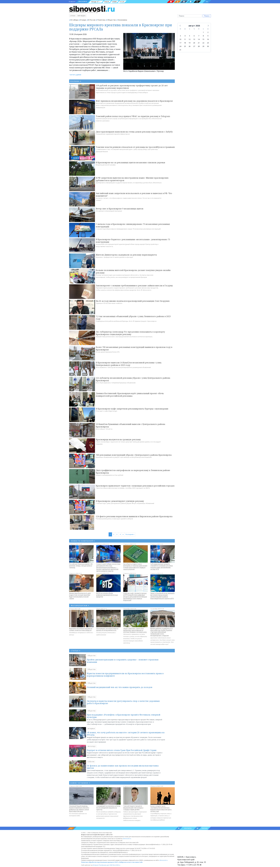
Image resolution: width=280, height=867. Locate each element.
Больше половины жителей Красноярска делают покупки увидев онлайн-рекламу (133, 271)
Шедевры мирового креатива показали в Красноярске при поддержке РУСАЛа (120, 27)
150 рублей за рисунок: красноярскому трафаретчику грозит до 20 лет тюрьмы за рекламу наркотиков (132, 86)
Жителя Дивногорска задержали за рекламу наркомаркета (126, 254)
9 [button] (207, 36)
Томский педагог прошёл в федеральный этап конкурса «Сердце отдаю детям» (133, 807)
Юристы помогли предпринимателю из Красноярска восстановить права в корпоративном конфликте (125, 674)
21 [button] (199, 43)
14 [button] (199, 39)
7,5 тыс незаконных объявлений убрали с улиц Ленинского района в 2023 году (133, 317)
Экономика (122, 20)
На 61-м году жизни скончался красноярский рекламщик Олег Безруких (133, 301)
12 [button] (189, 39)
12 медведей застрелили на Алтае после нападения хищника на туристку (108, 807)
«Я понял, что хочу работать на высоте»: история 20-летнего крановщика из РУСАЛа (125, 733)
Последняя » (129, 534)
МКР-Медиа (81, 16)
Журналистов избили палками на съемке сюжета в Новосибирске (80, 629)
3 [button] (180, 36)
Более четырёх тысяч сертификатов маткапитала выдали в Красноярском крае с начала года (161, 808)
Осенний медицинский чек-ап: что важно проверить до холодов (119, 687)
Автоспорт (92, 746)
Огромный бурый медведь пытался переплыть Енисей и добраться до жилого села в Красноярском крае (79, 808)
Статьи (72, 16)
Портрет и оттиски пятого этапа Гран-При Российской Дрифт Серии (121, 750)
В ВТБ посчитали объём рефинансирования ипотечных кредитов (107, 595)
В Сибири (74, 20)
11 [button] (185, 39)
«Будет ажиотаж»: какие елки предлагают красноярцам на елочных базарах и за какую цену (135, 630)
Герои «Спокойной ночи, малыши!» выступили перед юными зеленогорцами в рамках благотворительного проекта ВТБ (162, 595)
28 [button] (199, 46)
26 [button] (189, 46)
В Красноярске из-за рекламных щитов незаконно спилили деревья (130, 162)
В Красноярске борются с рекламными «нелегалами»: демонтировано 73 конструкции (133, 240)
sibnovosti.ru (127, 838)
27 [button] (194, 46)
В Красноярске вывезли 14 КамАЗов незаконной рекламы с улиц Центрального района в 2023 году (128, 363)
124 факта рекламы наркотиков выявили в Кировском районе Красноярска (134, 516)
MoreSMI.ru (116, 865)
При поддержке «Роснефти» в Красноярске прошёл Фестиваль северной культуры (123, 715)
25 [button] (185, 46)
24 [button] (180, 46)
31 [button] (180, 50)
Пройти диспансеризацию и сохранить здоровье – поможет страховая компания (122, 660)
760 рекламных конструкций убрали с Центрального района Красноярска (134, 455)
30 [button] (208, 46)
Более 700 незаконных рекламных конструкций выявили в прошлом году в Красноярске (134, 348)
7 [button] (198, 36)
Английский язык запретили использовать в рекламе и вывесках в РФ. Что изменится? (134, 194)
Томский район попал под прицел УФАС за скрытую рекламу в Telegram (133, 116)
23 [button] (208, 43)
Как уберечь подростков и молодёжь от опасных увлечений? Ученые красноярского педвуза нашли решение (135, 566)
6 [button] (194, 36)
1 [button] (203, 32)
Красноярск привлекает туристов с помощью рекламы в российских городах (135, 485)
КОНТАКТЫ (188, 828)
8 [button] (203, 36)
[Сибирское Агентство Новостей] (92, 8)
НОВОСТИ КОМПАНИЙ (83, 541)
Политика (101, 20)
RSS (71, 828)
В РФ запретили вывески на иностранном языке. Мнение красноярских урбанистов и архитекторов (132, 179)
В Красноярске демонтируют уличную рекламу (120, 501)
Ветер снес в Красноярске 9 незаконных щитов (119, 208)
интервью (91, 728)
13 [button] (194, 39)
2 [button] (207, 32)
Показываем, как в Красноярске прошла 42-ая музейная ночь (107, 629)
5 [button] (189, 36)
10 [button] (180, 39)
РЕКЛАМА (205, 828)
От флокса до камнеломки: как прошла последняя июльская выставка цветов (123, 766)
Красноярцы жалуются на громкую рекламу (118, 439)
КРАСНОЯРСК (83, 2)
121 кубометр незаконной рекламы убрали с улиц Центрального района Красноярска (133, 379)
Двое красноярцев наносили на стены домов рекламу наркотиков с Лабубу (134, 131)
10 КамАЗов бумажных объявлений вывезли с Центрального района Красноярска (130, 425)
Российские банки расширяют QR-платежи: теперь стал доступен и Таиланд (81, 565)
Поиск (206, 16)
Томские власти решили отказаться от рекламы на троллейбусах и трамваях (135, 147)
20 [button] (194, 43)
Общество (111, 20)
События (91, 762)
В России (91, 20)
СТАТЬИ (75, 651)
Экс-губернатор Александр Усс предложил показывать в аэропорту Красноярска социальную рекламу (130, 333)
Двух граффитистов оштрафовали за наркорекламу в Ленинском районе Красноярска (133, 471)
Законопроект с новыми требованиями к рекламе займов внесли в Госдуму (134, 285)
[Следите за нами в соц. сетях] (170, 1)
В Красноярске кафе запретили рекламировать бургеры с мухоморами (132, 408)
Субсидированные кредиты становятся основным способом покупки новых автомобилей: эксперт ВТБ (161, 566)
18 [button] (185, 43)
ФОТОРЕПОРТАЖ (80, 605)
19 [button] (189, 43)
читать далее (75, 74)
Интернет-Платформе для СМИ (102, 865)
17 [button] (180, 43)
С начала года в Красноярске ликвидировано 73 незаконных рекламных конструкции (133, 225)
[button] (180, 25)
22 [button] (203, 43)
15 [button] (203, 39)
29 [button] (203, 46)
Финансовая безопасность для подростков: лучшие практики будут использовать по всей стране (80, 595)
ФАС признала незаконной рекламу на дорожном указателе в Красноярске (134, 101)
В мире (83, 20)
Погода (93, 2)
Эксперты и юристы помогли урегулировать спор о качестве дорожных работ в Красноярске (123, 702)
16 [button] (208, 39)
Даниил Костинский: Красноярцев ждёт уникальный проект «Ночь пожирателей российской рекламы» (130, 394)
